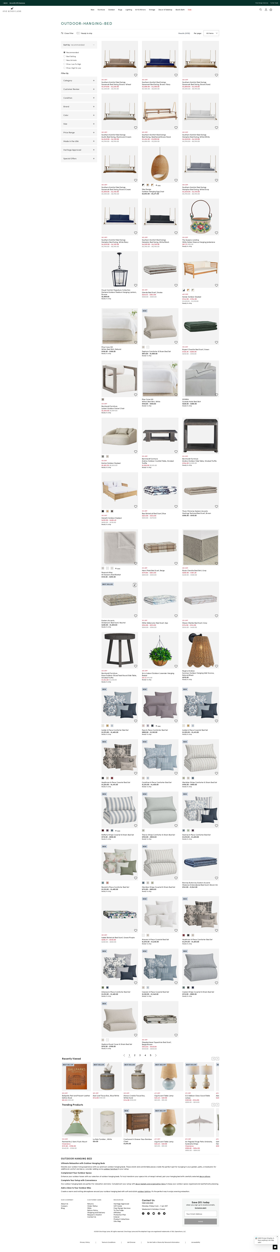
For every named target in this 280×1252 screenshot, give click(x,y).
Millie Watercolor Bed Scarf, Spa (155, 623)
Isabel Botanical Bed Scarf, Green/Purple (118, 937)
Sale (189, 9)
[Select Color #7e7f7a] (103, 456)
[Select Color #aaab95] (183, 778)
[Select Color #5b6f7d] (193, 778)
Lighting (129, 9)
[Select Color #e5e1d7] (103, 725)
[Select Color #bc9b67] (107, 725)
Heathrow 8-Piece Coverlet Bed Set (116, 782)
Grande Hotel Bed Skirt (191, 401)
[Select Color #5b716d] (183, 987)
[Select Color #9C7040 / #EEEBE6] (152, 185)
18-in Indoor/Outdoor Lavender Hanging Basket (158, 674)
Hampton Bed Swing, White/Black (155, 242)
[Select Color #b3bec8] (112, 725)
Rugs (120, 9)
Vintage (152, 9)
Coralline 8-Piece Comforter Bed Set (157, 782)
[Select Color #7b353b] (112, 778)
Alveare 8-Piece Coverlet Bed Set (155, 939)
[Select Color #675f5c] (112, 511)
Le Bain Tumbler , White (102, 1139)
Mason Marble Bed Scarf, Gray (194, 623)
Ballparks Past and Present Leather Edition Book (76, 1096)
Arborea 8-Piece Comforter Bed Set (116, 992)
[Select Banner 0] (3, 3)
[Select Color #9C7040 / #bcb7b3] (147, 185)
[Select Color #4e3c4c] (193, 830)
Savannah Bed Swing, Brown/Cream (116, 189)
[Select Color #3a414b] (152, 725)
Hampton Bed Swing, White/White (196, 137)
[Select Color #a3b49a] (188, 830)
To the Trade (274, 3)
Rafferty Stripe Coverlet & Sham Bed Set (118, 834)
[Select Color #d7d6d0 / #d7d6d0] (112, 568)
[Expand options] (93, 80)
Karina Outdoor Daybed (111, 463)
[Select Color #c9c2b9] (143, 347)
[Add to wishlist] (135, 75)
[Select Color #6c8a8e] (103, 882)
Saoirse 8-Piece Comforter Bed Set (196, 834)
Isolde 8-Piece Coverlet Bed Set (195, 730)
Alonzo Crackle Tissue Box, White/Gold (134, 1096)
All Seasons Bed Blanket (111, 574)
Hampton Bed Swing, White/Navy (115, 242)
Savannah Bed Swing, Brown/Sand (196, 84)
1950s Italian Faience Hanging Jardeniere (198, 242)
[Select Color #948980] (103, 399)
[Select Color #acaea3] (143, 830)
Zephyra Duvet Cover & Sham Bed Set (117, 1044)
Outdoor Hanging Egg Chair (153, 191)
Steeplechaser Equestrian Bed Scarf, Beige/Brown (156, 1043)
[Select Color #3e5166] (107, 987)
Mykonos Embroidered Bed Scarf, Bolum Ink (200, 885)
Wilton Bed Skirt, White (151, 401)
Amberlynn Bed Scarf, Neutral (114, 622)
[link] (79, 55)
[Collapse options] (93, 45)
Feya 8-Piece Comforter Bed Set (155, 730)
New (92, 9)
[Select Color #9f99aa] (147, 725)
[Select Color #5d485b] (107, 830)
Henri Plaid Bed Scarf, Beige (153, 570)
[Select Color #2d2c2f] (103, 511)
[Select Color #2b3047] (193, 987)
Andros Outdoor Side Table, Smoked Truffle (199, 461)
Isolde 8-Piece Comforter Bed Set (115, 730)
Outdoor (111, 9)
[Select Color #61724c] (103, 987)
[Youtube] (154, 1213)
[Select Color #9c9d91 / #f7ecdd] (193, 290)
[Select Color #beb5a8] (107, 456)
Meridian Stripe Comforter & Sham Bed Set (199, 782)
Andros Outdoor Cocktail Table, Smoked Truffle (158, 462)
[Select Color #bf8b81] (107, 882)
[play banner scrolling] (6, 3)
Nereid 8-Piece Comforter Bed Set (115, 887)
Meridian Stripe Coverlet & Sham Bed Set (158, 887)
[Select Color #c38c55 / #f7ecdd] (188, 290)
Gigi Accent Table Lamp (163, 1095)
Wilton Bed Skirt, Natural (111, 349)
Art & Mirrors (140, 9)
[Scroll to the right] (217, 1058)
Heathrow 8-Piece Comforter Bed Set (197, 939)
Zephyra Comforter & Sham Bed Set (156, 351)
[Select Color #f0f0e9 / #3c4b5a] (183, 290)
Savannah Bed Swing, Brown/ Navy (156, 84)
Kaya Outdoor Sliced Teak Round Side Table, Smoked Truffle (119, 676)
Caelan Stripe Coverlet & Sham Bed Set (198, 992)
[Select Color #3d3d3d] (103, 778)
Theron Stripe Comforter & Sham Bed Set (158, 834)
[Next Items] (155, 1055)
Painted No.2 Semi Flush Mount (74, 1141)
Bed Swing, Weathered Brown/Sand (156, 137)
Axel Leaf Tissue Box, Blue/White (106, 1095)
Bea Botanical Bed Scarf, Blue (154, 513)
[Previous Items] (124, 1055)
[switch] (78, 33)
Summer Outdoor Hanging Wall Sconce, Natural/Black (198, 674)
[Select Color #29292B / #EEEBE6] (143, 185)
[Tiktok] (149, 1213)
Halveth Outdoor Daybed (112, 518)
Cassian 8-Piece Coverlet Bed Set (155, 992)
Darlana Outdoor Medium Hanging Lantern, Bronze (119, 293)
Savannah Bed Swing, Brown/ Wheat (116, 84)
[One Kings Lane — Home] (12, 9)
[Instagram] (143, 1213)
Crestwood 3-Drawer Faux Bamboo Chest (138, 1140)
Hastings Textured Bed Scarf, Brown (196, 513)
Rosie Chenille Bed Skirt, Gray (194, 570)
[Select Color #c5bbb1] (107, 778)
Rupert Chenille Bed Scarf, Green (195, 349)
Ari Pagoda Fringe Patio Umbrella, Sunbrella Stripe (198, 1142)
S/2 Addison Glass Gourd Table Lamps (197, 1096)
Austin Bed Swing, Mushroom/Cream (116, 137)
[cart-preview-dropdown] (271, 9)
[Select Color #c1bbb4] (188, 778)
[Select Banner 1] (4, 3)
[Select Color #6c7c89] (183, 830)
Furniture (101, 9)
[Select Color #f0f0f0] (147, 347)
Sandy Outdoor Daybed (191, 296)
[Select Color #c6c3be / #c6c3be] (103, 568)
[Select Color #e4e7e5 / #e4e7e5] (107, 568)
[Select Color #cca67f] (107, 511)
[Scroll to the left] (213, 1058)
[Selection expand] (217, 33)
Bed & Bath (180, 9)
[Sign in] (266, 9)
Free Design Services (262, 3)
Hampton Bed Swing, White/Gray (195, 189)
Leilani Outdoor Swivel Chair (113, 408)
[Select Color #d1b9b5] (143, 725)
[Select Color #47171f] (103, 830)
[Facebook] (159, 1213)
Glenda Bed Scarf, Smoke (152, 292)
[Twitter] (164, 1213)
